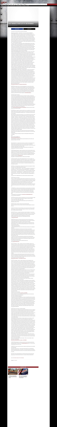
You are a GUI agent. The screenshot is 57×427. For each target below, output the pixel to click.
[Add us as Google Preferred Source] (40, 4)
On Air (11, 4)
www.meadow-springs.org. (28, 92)
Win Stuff (21, 4)
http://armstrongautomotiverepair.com (15, 137)
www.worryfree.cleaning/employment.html (27, 194)
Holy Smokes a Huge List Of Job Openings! (18, 357)
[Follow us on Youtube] (46, 4)
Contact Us (25, 4)
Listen (13, 4)
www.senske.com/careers (15, 217)
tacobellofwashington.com (25, 343)
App (15, 4)
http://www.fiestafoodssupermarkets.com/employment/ (19, 107)
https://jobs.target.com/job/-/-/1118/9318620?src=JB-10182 (18, 258)
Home (8, 4)
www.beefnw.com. (20, 155)
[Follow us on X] (44, 4)
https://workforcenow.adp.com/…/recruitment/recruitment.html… (19, 84)
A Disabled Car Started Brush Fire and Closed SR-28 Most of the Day (13, 377)
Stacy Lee (11, 25)
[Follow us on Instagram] (43, 4)
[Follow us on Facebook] (41, 4)
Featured (18, 4)
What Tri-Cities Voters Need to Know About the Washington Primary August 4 (23, 377)
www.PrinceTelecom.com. (16, 241)
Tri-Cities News (15, 360)
